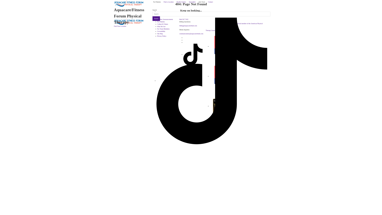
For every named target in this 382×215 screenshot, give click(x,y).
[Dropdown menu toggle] (153, 5)
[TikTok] (211, 81)
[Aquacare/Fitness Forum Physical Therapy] (129, 3)
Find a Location (169, 2)
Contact (210, 2)
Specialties (192, 2)
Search (155, 10)
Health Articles (181, 2)
